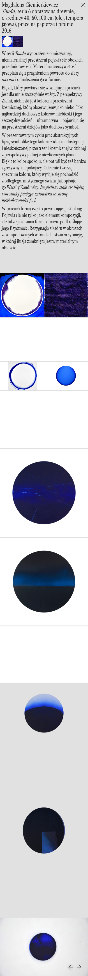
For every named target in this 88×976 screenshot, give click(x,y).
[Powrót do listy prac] (82, 5)
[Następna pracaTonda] (79, 967)
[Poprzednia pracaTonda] (70, 967)
